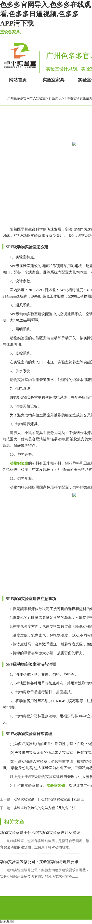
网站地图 (7, 922)
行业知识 (55, 98)
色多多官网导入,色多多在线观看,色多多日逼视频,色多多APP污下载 (45, 14)
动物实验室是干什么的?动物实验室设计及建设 (49, 799)
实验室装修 (56, 786)
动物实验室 (19, 463)
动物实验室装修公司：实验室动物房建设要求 (39, 862)
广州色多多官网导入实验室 (26, 98)
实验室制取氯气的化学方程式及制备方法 (45, 808)
